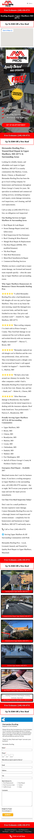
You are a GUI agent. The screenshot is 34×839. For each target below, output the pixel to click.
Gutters (12, 831)
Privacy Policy (28, 831)
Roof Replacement (23, 830)
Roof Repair (5, 831)
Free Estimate (19, 831)
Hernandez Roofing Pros (11, 830)
